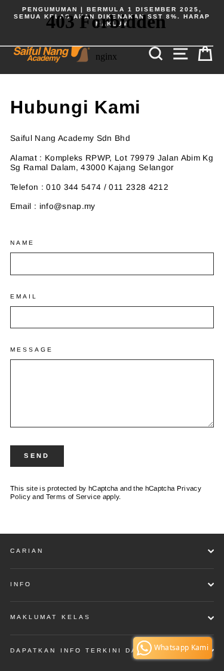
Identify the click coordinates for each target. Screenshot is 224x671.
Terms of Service (73, 496)
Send (37, 455)
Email (24, 296)
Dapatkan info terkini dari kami (91, 650)
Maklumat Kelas (50, 617)
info (21, 584)
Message (31, 349)
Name (22, 242)
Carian (27, 550)
